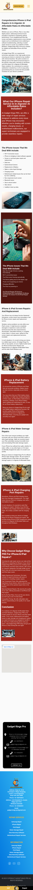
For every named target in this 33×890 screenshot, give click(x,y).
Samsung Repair (16, 822)
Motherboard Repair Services (16, 835)
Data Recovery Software (16, 832)
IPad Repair (16, 827)
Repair (24, 888)
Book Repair (18, 6)
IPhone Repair (16, 824)
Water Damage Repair (16, 830)
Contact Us (16, 765)
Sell (8, 888)
